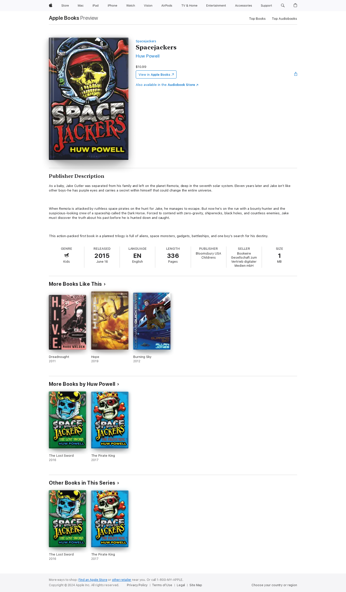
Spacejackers (146, 41)
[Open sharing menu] (296, 74)
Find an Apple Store (93, 580)
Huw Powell (148, 56)
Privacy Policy (137, 585)
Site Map (195, 585)
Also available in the (165, 85)
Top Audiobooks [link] (284, 19)
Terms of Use (162, 585)
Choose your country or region (274, 585)
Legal (181, 585)
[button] (283, 5)
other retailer (121, 580)
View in (154, 75)
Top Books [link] (257, 19)
